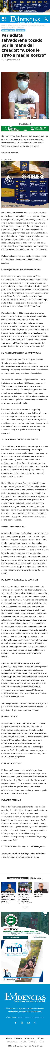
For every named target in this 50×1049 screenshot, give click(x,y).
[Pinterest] (17, 66)
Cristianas (40, 1038)
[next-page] (26, 907)
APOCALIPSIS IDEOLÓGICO (38, 895)
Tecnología (32, 1042)
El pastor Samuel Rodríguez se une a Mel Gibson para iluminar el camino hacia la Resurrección (8, 898)
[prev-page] (23, 907)
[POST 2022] (25, 128)
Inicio (3, 25)
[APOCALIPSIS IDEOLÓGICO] (41, 887)
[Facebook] (4, 66)
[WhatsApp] (23, 66)
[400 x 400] (25, 184)
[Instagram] (22, 1023)
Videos (41, 1042)
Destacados (6, 892)
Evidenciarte (29, 1038)
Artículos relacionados (17, 878)
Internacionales (13, 25)
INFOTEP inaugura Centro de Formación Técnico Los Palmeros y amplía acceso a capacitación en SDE (25, 898)
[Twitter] (10, 66)
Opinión (23, 1042)
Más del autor (35, 878)
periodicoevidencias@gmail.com (31, 1017)
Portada (9, 1038)
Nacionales (20, 30)
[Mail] (28, 1023)
